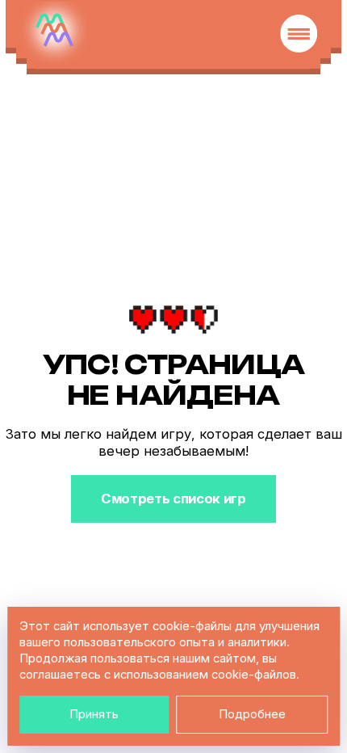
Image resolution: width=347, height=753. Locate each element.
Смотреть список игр (173, 498)
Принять (94, 714)
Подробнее (252, 714)
